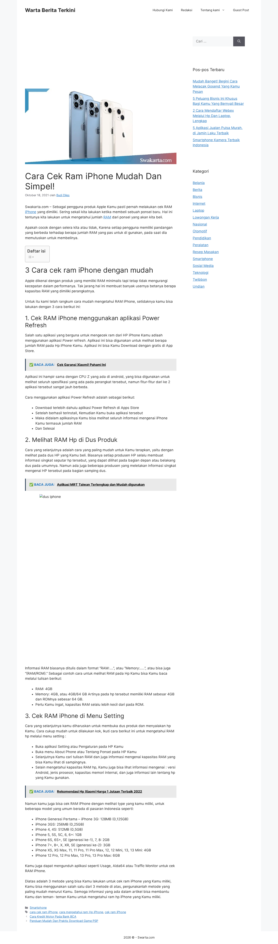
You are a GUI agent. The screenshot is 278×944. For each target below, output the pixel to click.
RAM (107, 217)
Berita (197, 190)
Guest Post (241, 10)
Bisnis (197, 197)
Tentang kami (210, 10)
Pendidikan (202, 238)
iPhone (30, 212)
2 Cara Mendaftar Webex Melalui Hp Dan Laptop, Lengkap (213, 115)
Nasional (200, 224)
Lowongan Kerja (206, 217)
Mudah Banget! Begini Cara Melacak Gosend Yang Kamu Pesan (216, 86)
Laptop (198, 210)
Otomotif (200, 231)
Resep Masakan (206, 252)
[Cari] (239, 41)
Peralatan (200, 245)
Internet (199, 204)
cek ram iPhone (115, 912)
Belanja (199, 183)
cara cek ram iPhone (44, 912)
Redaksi (186, 10)
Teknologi (200, 273)
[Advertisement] (100, 58)
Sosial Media (203, 266)
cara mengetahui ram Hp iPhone (81, 912)
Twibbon (200, 279)
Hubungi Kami (163, 10)
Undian (199, 286)
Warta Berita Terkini (50, 10)
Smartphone (38, 907)
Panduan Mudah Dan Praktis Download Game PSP (64, 920)
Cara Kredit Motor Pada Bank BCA (53, 916)
